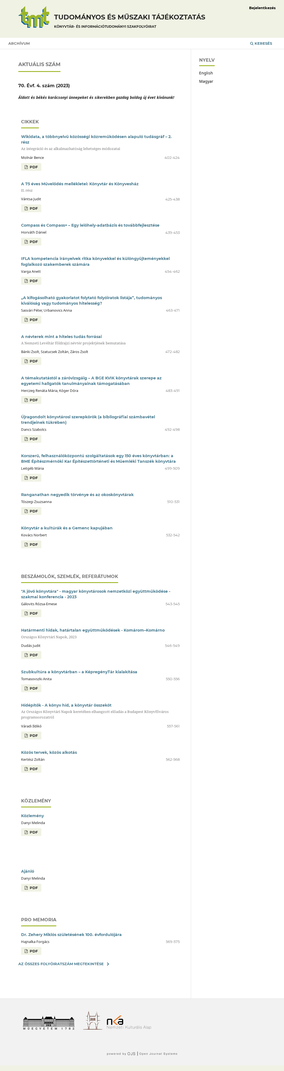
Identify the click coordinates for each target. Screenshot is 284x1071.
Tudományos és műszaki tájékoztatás (129, 21)
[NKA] (131, 1028)
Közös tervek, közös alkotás (49, 752)
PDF (33, 167)
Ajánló (27, 871)
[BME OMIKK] (94, 1028)
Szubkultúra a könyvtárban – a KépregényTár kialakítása (79, 671)
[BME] (50, 1028)
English (206, 73)
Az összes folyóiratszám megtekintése (61, 964)
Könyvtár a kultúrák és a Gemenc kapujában (67, 528)
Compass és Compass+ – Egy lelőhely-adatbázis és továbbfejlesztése (90, 225)
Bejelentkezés (262, 8)
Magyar (206, 81)
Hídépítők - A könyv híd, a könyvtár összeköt (95, 711)
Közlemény (32, 815)
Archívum (19, 43)
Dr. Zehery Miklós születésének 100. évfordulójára (71, 934)
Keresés (262, 43)
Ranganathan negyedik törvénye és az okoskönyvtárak (77, 494)
